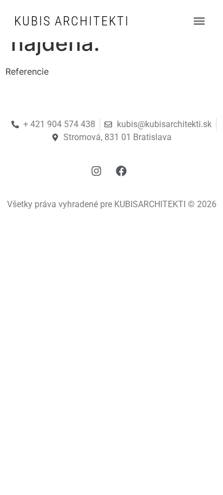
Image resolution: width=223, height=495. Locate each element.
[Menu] (199, 21)
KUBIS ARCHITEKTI (71, 21)
